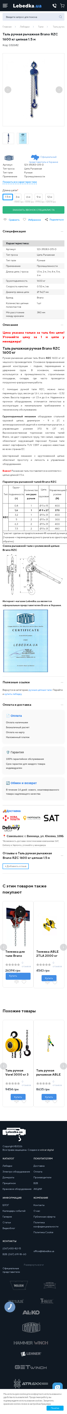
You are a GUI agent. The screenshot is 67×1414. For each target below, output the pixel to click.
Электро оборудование (16, 1171)
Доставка (13, 811)
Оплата (38, 1171)
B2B (36, 1183)
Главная (7, 26)
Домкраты (8, 1177)
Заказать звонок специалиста (34, 210)
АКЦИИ (38, 1189)
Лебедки (25, 26)
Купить (13, 975)
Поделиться (56, 219)
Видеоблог (9, 1228)
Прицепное (9, 1183)
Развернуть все (32, 1264)
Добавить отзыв (15, 866)
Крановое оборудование (17, 1189)
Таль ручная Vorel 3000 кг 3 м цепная (17, 1074)
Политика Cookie (43, 1232)
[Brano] (10, 157)
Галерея (7, 1216)
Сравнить (14, 219)
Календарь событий (14, 1211)
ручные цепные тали (40, 690)
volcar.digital (47, 1150)
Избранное (34, 219)
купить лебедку (13, 694)
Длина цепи (10, 190)
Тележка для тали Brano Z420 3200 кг (15, 956)
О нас (37, 1211)
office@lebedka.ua (44, 1251)
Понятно (55, 1408)
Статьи (7, 1222)
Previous (3, 947)
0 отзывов (26, 964)
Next (63, 947)
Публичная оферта (44, 1216)
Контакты (39, 1205)
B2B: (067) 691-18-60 (14, 1254)
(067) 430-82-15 (12, 1248)
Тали (40, 26)
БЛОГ (6, 1205)
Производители (42, 1177)
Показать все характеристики (20, 182)
